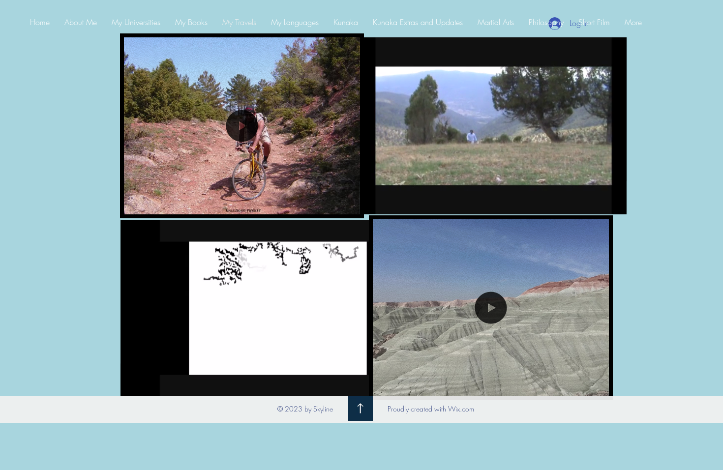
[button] (242, 202)
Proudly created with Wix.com (431, 408)
